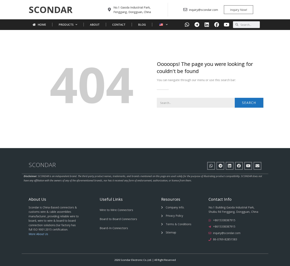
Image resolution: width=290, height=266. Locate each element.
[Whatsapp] (187, 24)
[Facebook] (216, 24)
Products (66, 24)
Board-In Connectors (114, 228)
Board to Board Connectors (118, 219)
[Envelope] (257, 166)
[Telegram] (197, 24)
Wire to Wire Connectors (116, 210)
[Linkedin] (206, 24)
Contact (118, 24)
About (95, 24)
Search (249, 103)
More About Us (38, 234)
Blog (142, 24)
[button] (50, 9)
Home (42, 24)
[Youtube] (226, 24)
